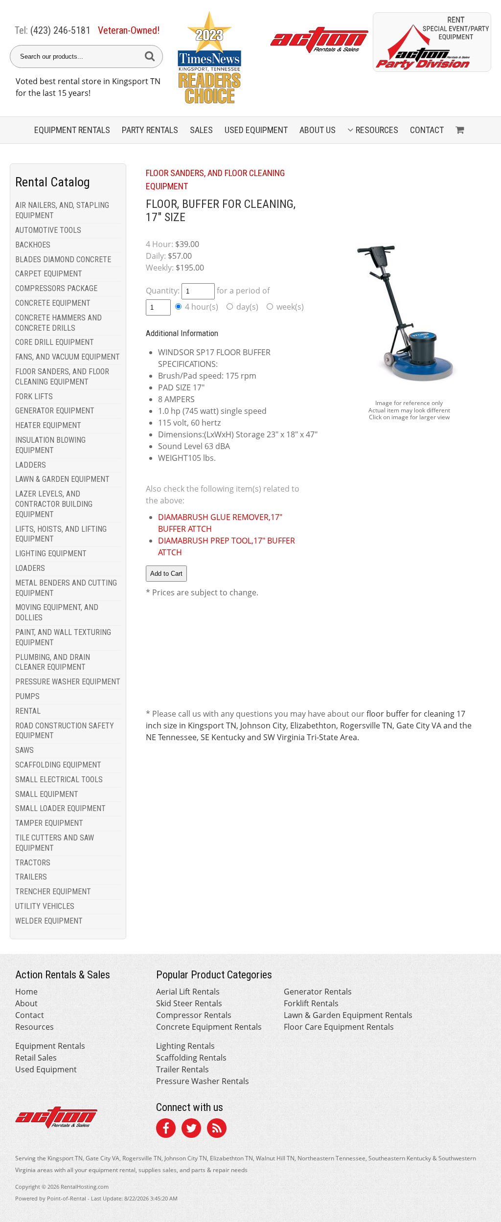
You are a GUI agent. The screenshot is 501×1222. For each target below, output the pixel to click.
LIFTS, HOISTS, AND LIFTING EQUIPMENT (61, 534)
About (26, 1003)
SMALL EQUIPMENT (46, 794)
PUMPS (27, 696)
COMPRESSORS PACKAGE (56, 288)
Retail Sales (36, 1057)
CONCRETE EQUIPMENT (53, 303)
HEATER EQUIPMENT (48, 425)
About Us (317, 130)
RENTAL (28, 711)
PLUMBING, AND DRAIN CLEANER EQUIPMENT (52, 662)
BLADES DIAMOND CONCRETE (63, 259)
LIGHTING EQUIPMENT (51, 553)
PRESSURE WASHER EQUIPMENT (67, 681)
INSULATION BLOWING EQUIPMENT (50, 445)
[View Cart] (461, 130)
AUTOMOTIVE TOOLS (48, 230)
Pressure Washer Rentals (202, 1081)
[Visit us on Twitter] (191, 1129)
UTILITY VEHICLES (44, 906)
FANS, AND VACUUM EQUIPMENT (67, 357)
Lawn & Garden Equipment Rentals (348, 1015)
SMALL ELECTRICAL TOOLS (59, 779)
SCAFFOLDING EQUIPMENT (58, 764)
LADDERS (30, 465)
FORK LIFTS (34, 396)
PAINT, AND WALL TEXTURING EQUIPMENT (63, 637)
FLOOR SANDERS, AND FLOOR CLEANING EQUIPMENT (62, 376)
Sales (201, 130)
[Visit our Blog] (217, 1129)
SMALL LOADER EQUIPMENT (60, 808)
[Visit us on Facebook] (166, 1129)
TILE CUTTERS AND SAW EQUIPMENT (54, 843)
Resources (377, 130)
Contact (427, 130)
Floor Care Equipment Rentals (339, 1026)
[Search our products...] (150, 56)
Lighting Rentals (185, 1046)
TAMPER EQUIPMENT (49, 823)
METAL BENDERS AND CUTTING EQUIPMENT (66, 588)
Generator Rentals (318, 991)
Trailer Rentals (182, 1069)
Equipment (72, 130)
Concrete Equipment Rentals (209, 1026)
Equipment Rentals (50, 1046)
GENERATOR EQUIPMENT (54, 410)
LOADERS (30, 568)
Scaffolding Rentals (191, 1057)
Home (26, 991)
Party (150, 130)
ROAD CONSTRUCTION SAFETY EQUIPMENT (64, 731)
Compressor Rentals (193, 1015)
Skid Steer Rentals (189, 1003)
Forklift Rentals (311, 1003)
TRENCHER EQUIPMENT (53, 891)
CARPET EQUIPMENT (48, 273)
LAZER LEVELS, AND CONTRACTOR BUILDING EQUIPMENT (53, 504)
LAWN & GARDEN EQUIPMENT (62, 479)
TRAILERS (31, 877)
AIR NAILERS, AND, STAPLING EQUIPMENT (62, 210)
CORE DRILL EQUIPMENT (54, 342)
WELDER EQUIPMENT (49, 921)
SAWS (24, 750)
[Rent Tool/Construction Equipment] (432, 69)
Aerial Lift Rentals (188, 991)
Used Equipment (46, 1069)
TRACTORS (32, 862)
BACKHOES (32, 244)
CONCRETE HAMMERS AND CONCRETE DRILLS (58, 323)
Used (256, 130)
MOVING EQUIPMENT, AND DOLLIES (56, 612)
